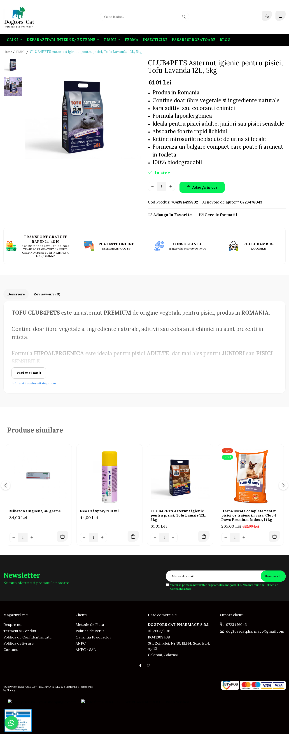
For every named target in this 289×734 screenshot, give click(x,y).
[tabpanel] (83, 115)
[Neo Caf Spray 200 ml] (109, 477)
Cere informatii (220, 214)
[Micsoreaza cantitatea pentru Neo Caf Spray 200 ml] (84, 537)
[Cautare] (184, 17)
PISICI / (22, 52)
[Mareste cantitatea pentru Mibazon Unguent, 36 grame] (31, 537)
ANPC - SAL (86, 649)
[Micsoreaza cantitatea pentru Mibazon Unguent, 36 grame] (13, 537)
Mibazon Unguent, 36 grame (35, 511)
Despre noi (12, 624)
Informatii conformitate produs (34, 383)
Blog (225, 39)
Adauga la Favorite (172, 214)
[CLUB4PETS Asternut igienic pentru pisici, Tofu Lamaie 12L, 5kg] (180, 477)
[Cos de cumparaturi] (280, 16)
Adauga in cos (204, 187)
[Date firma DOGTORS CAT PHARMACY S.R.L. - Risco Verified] (135, 701)
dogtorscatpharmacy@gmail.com (254, 631)
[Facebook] (140, 665)
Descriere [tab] (16, 294)
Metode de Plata (90, 624)
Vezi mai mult (28, 373)
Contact (10, 649)
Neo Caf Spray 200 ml (99, 511)
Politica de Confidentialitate (27, 637)
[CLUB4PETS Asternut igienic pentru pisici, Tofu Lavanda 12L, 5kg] (83, 115)
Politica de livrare (18, 643)
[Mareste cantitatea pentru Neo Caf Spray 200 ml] (102, 537)
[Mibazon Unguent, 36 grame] (38, 477)
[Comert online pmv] (18, 720)
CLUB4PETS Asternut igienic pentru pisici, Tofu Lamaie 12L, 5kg (178, 515)
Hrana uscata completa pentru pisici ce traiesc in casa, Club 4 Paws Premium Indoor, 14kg (249, 515)
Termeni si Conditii (19, 631)
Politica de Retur (90, 631)
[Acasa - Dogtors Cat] (31, 17)
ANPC (81, 643)
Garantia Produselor (93, 637)
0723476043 (236, 624)
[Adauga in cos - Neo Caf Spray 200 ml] (133, 536)
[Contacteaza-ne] (267, 16)
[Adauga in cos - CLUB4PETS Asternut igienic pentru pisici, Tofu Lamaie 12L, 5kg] (204, 536)
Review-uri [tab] (46, 294)
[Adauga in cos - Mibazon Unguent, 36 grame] (62, 536)
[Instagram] (148, 665)
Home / (9, 52)
